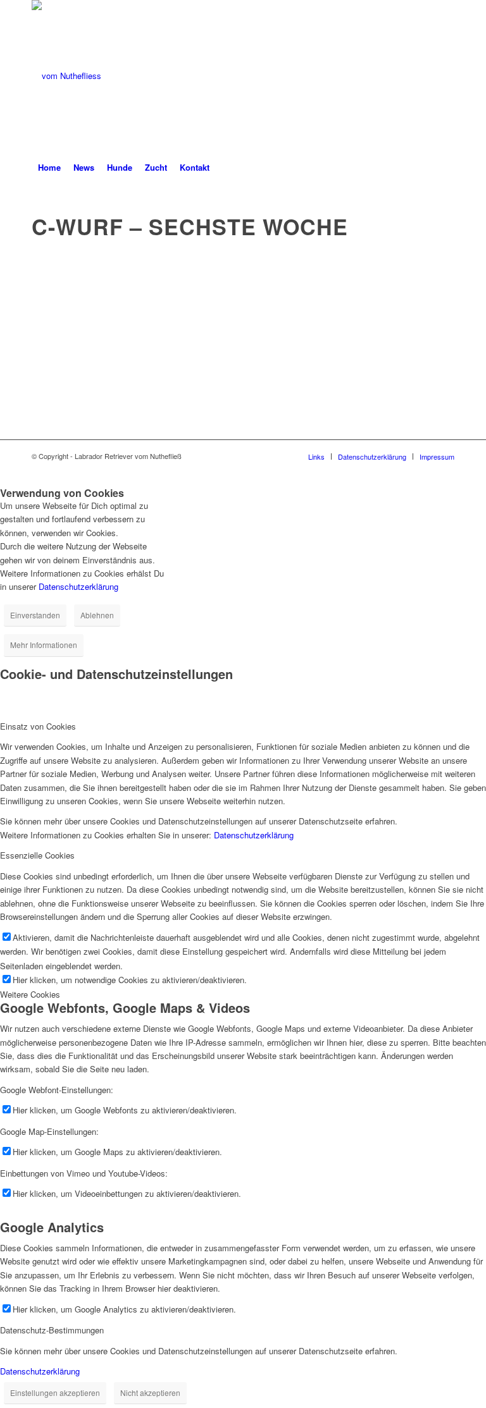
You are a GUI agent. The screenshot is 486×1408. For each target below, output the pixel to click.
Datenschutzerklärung (78, 586)
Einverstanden (35, 614)
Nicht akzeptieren (150, 1392)
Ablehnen (97, 614)
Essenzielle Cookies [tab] (37, 855)
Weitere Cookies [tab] (30, 994)
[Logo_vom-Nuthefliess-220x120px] (66, 76)
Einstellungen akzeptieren (55, 1392)
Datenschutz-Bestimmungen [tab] (52, 1330)
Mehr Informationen (43, 644)
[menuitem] (49, 167)
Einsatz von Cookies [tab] (38, 726)
